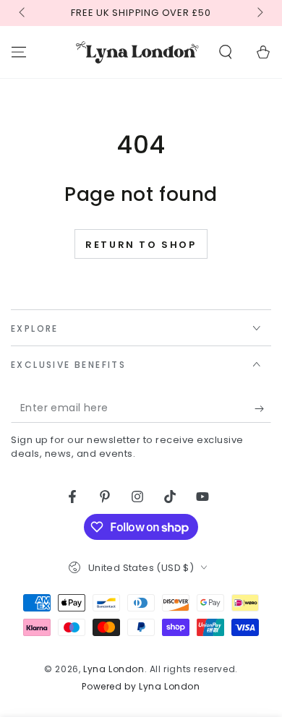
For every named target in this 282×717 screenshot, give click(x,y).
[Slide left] (23, 13)
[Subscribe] (263, 408)
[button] (225, 52)
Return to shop (140, 245)
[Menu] (19, 52)
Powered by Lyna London (141, 686)
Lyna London (114, 669)
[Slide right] (259, 13)
